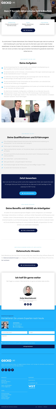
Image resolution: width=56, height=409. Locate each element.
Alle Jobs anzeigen (5, 398)
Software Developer (5, 393)
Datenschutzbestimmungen (11, 258)
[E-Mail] (28, 304)
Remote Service (32, 380)
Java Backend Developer (6, 394)
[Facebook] (9, 370)
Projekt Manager (4, 396)
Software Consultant (5, 397)
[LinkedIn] (30, 304)
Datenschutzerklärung (13, 343)
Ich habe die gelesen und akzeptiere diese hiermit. (18, 343)
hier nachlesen (5, 260)
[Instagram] (12, 370)
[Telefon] (25, 304)
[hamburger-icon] (53, 2)
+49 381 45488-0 (8, 385)
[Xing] (6, 370)
